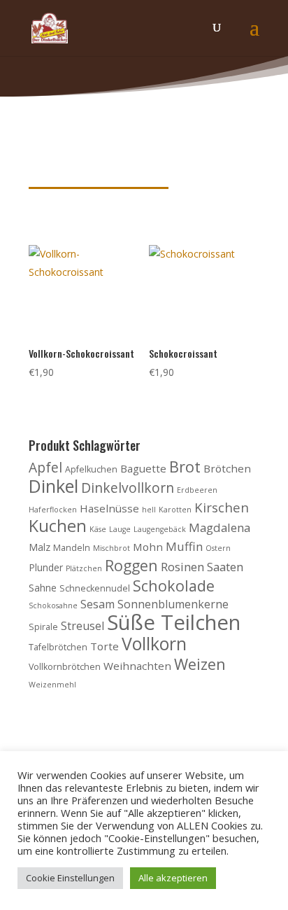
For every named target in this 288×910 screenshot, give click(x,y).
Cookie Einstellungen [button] (70, 878)
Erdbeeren (197, 490)
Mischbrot (111, 548)
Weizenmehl (52, 685)
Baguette (143, 468)
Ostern (218, 548)
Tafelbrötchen (58, 647)
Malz (39, 547)
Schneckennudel (94, 588)
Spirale (43, 627)
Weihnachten (137, 666)
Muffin (184, 546)
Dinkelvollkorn (127, 487)
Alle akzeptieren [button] (173, 878)
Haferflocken (53, 509)
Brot (185, 466)
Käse (97, 529)
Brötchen (227, 468)
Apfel (45, 467)
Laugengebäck (160, 529)
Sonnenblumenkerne (173, 604)
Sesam (97, 604)
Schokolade (174, 585)
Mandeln (71, 548)
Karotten (175, 509)
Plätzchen (84, 568)
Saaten (225, 567)
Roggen (131, 565)
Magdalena (219, 527)
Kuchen (58, 525)
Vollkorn (154, 643)
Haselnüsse (109, 508)
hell (149, 509)
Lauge (120, 529)
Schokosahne (53, 605)
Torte (104, 646)
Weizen (200, 664)
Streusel (82, 626)
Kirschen (221, 507)
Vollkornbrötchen (65, 667)
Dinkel (53, 486)
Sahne (43, 587)
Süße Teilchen (173, 622)
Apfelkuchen (91, 469)
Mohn (148, 547)
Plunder (46, 567)
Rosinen (182, 567)
